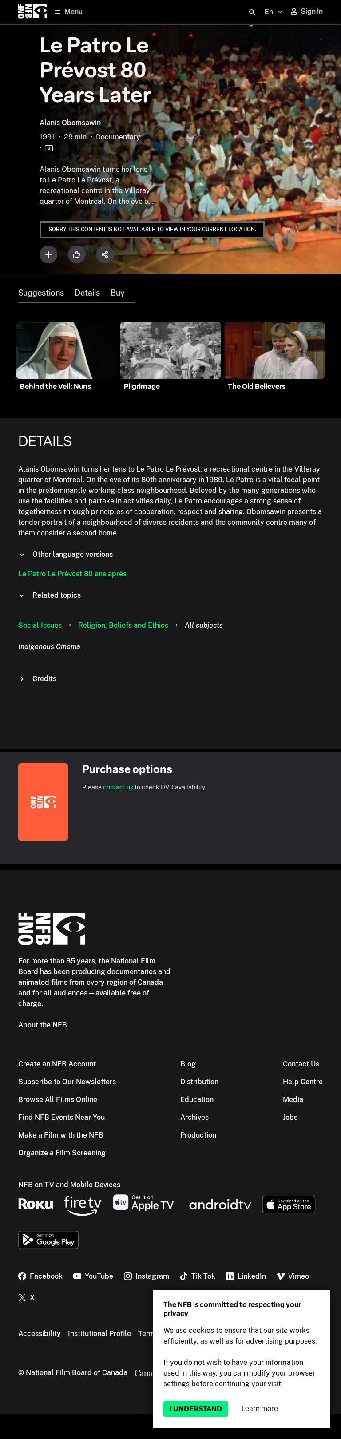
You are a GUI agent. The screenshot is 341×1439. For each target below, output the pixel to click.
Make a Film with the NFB (60, 1135)
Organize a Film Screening (62, 1153)
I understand (196, 1409)
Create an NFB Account (57, 1064)
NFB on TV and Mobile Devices (69, 1185)
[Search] (252, 12)
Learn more (260, 1408)
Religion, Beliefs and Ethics (123, 625)
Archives (194, 1117)
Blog (188, 1064)
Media (293, 1099)
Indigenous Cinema (49, 646)
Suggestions (41, 293)
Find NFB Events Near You (61, 1117)
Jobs (290, 1117)
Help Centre (303, 1082)
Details (87, 293)
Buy (117, 293)
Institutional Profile (99, 1333)
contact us (118, 787)
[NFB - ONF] (32, 12)
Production (198, 1135)
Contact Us (301, 1064)
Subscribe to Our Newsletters (67, 1082)
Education (197, 1099)
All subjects (204, 625)
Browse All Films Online (57, 1099)
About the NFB (42, 1025)
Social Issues (40, 625)
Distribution (199, 1082)
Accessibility (39, 1333)
